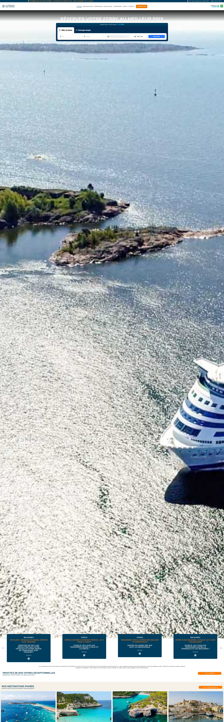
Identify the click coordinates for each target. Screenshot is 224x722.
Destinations (88, 6)
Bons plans (108, 6)
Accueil (79, 6)
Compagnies (98, 6)
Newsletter (141, 6)
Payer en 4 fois (215, 5)
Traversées (117, 6)
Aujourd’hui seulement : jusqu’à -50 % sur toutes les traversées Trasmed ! (195, 647)
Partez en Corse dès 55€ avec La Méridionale (84, 646)
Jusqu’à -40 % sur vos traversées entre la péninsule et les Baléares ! (140, 647)
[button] (221, 648)
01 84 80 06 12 (217, 1)
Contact (131, 6)
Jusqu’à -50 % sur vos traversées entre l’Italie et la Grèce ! (29, 647)
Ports (125, 6)
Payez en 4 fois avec (108, 24)
